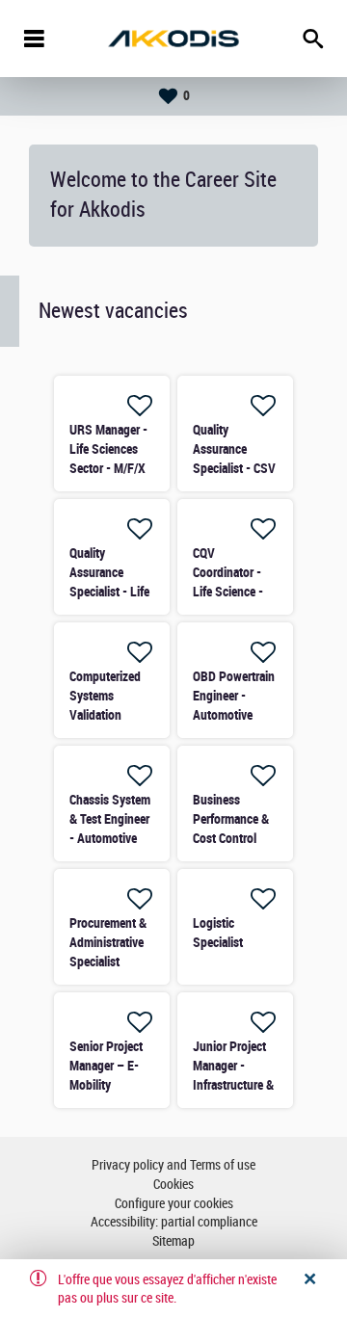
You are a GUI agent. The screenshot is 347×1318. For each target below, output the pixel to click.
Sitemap (173, 1241)
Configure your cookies (174, 1204)
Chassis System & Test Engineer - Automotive (109, 819)
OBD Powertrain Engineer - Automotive (234, 696)
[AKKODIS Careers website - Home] (173, 38)
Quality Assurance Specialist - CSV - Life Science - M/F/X (234, 468)
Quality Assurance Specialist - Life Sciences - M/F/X (109, 591)
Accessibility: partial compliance (174, 1222)
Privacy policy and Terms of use (173, 1165)
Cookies (173, 1184)
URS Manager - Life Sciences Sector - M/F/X (108, 449)
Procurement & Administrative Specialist (108, 942)
